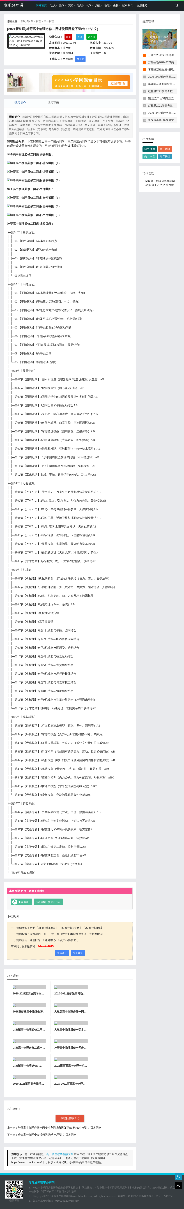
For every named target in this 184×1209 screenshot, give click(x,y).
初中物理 (149, 149)
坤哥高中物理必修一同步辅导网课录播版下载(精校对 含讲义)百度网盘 (59, 1127)
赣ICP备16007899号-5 (140, 1196)
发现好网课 (13, 5)
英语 (71, 5)
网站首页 (41, 5)
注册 (68, 37)
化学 (89, 5)
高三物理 (165, 149)
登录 (79, 37)
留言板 (91, 37)
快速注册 (62, 953)
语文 (53, 5)
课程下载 (53, 102)
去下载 (80, 59)
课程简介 (20, 102)
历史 (98, 5)
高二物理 (165, 156)
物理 (80, 5)
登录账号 (127, 5)
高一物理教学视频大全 (59, 1154)
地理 (107, 5)
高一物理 (49, 21)
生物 (116, 5)
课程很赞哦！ (69, 1118)
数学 (62, 5)
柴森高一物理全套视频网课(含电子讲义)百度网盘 (47, 1134)
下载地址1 (24, 902)
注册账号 (142, 5)
